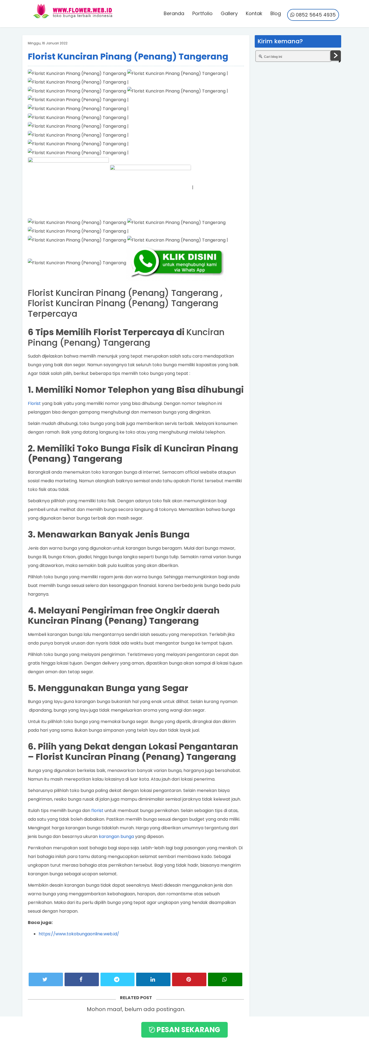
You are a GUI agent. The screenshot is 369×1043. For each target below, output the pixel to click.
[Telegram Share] (118, 979)
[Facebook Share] (82, 979)
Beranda (174, 13)
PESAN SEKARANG (187, 1030)
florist (97, 810)
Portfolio (202, 13)
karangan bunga (116, 836)
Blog (275, 13)
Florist (34, 403)
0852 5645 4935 (315, 14)
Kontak (254, 13)
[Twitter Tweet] (46, 979)
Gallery (229, 13)
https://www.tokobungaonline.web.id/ (79, 934)
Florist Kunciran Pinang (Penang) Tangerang (128, 56)
